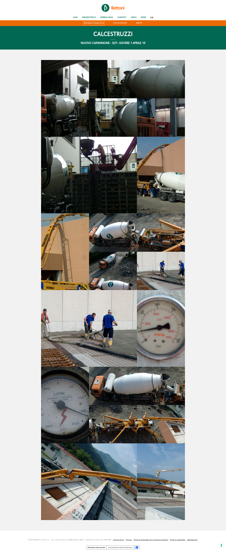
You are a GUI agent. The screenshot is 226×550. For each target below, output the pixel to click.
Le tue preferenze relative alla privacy (120, 547)
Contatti (121, 17)
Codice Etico (118, 540)
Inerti (139, 23)
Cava (75, 17)
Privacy (129, 540)
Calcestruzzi (120, 23)
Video (133, 17)
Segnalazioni (192, 540)
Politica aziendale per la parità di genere (151, 540)
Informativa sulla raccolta (96, 547)
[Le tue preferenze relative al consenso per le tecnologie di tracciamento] (221, 545)
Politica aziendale (178, 540)
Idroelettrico (89, 17)
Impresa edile (106, 17)
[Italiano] (152, 17)
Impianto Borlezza (94, 23)
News (143, 17)
